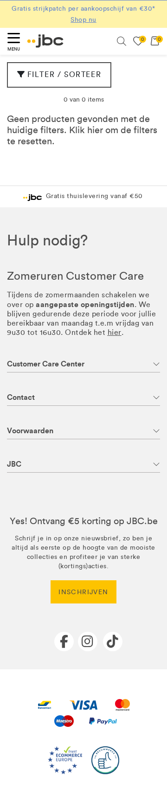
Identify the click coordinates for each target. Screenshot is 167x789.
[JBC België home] (45, 41)
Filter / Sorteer (64, 74)
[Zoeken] (121, 41)
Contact (21, 397)
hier (95, 129)
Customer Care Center (45, 363)
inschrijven (83, 592)
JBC (14, 464)
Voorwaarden (30, 430)
